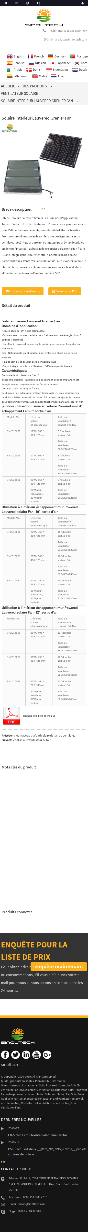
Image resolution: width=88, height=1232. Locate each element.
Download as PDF (66, 291)
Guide (5, 1081)
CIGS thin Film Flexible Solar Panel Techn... (38, 1135)
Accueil (8, 85)
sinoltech (9, 1064)
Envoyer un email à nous (24, 291)
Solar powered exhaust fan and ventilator (45, 1098)
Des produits (35, 85)
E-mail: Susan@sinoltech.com (68, 39)
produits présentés (22, 1081)
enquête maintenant (58, 966)
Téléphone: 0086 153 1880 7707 (68, 30)
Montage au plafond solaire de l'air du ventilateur (46, 735)
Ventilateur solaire (19, 93)
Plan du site (42, 1081)
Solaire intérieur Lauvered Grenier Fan (37, 100)
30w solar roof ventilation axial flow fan (45, 1103)
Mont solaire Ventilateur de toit (31, 740)
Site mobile (59, 1081)
